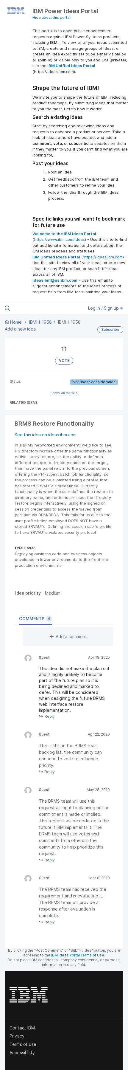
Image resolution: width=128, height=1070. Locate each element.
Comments (34, 618)
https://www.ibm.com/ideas (59, 239)
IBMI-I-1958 (40, 322)
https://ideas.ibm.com (103, 257)
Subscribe (110, 329)
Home (16, 322)
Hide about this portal (51, 17)
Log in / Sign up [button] (104, 308)
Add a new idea (20, 328)
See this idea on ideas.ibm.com (46, 434)
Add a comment (71, 636)
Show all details (64, 393)
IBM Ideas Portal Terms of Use (77, 955)
